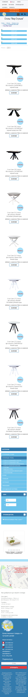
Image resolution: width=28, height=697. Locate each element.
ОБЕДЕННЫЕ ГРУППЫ (8, 469)
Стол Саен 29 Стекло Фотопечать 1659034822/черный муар (14, 85)
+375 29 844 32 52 (14, 9)
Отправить (14, 667)
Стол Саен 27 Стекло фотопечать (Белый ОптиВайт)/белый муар (14, 300)
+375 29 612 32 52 (14, 11)
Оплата (19, 2)
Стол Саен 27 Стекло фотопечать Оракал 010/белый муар (14, 386)
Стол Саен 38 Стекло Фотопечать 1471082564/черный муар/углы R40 (14, 128)
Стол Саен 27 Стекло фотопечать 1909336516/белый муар (14, 343)
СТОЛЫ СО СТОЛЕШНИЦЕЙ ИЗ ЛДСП (11, 462)
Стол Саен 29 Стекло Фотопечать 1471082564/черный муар (14, 171)
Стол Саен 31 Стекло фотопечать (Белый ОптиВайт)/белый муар (14, 214)
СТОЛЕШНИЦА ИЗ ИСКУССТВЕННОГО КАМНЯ (12, 470)
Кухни (4, 475)
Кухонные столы (15, 23)
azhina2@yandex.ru (6, 651)
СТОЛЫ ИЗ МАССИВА (7, 472)
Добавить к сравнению (11, 90)
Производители (19, 4)
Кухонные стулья (8, 454)
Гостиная (5, 482)
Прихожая (5, 485)
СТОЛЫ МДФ (6, 467)
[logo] (3, 14)
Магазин (8, 23)
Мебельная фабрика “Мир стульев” (13, 519)
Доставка (4, 4)
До (5, 504)
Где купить (4, 7)
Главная (2, 23)
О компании (5, 2)
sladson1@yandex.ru (6, 653)
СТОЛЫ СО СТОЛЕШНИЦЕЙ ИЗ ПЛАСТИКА (12, 460)
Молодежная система (9, 489)
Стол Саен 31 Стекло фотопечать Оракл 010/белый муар (14, 257)
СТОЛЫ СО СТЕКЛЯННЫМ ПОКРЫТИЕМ (10, 24)
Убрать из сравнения (22, 90)
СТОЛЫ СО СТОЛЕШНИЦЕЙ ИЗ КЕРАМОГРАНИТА (13, 463)
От (5, 500)
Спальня (5, 478)
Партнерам (11, 4)
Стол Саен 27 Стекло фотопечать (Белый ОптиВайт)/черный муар (14, 429)
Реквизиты (12, 7)
